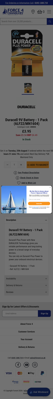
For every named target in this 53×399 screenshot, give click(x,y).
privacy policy (35, 207)
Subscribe (39, 203)
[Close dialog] (50, 187)
